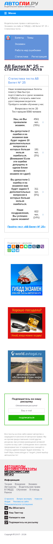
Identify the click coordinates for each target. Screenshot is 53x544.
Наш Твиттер (16, 512)
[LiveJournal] (38, 246)
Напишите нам (17, 517)
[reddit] (21, 246)
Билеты (19, 37)
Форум (7, 501)
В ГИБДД (8, 489)
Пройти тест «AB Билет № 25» (26, 226)
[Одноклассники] (13, 246)
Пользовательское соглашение (18, 504)
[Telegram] (17, 250)
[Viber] (42, 246)
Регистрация (39, 56)
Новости (38, 499)
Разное (8, 492)
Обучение (21, 489)
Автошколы (14, 466)
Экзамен (20, 44)
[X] (17, 246)
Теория (8, 484)
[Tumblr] (34, 246)
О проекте (9, 499)
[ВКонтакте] (9, 246)
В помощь (34, 489)
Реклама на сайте (21, 501)
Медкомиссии (16, 472)
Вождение (20, 484)
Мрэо (9, 474)
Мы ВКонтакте (17, 508)
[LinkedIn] (30, 246)
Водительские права (29, 487)
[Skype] (13, 250)
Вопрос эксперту (24, 499)
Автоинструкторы (20, 469)
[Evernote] (26, 246)
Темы (30, 37)
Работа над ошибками (28, 50)
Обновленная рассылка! (26, 405)
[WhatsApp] (9, 250)
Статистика (21, 56)
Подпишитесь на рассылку (23, 522)
